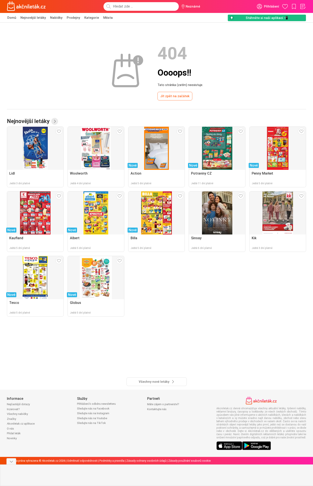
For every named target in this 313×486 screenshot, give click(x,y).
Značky (11, 418)
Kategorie (91, 18)
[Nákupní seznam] (302, 6)
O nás (10, 428)
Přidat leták (14, 433)
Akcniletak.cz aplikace (21, 423)
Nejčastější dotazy (18, 404)
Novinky (12, 438)
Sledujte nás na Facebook (93, 408)
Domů (11, 18)
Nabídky (56, 18)
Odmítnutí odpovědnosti (82, 460)
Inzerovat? (13, 409)
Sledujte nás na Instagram (93, 413)
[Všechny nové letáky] (54, 121)
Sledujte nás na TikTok (91, 423)
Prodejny (73, 18)
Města (108, 18)
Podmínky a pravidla (111, 460)
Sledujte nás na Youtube (92, 418)
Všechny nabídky (17, 414)
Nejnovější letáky (33, 18)
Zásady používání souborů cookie (189, 460)
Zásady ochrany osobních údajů (146, 460)
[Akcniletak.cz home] (26, 6)
